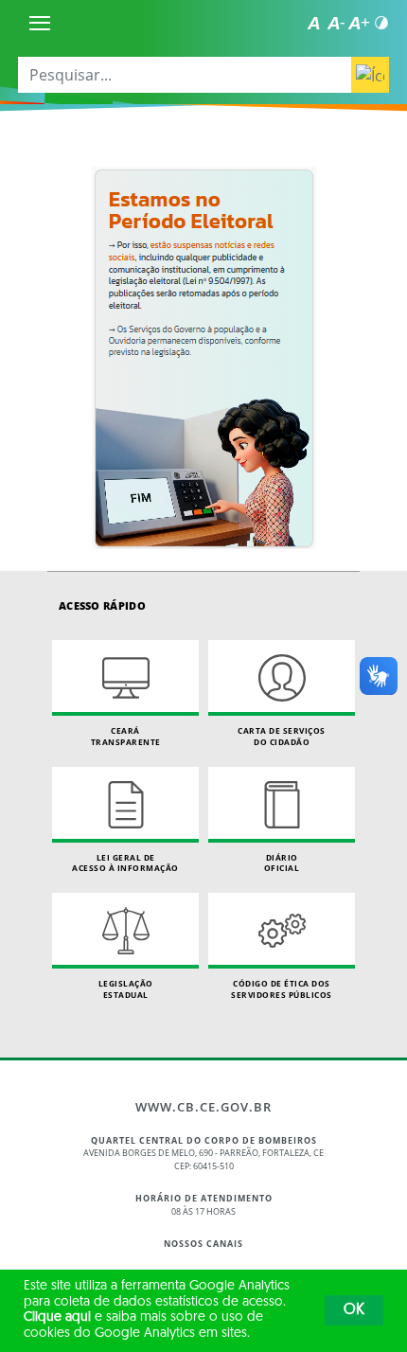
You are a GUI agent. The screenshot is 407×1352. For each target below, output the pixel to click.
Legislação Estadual (125, 989)
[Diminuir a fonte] (336, 22)
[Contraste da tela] (381, 22)
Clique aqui (57, 1317)
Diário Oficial (282, 863)
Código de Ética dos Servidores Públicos (281, 989)
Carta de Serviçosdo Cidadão (282, 736)
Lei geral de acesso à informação (125, 863)
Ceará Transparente (126, 736)
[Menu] (39, 23)
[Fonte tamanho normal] (313, 22)
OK (354, 1310)
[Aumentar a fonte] (358, 22)
